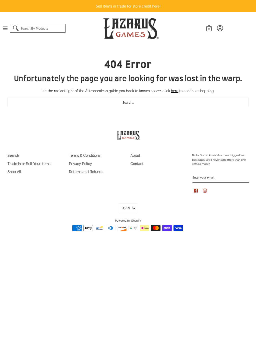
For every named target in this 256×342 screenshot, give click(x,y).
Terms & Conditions (84, 155)
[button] (7, 28)
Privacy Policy (80, 163)
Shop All (14, 171)
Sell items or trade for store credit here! (128, 6)
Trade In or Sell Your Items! (30, 163)
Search (13, 155)
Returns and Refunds (86, 171)
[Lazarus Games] (130, 28)
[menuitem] (7, 28)
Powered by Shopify (128, 220)
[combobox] (128, 102)
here (174, 90)
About (135, 155)
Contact (137, 163)
